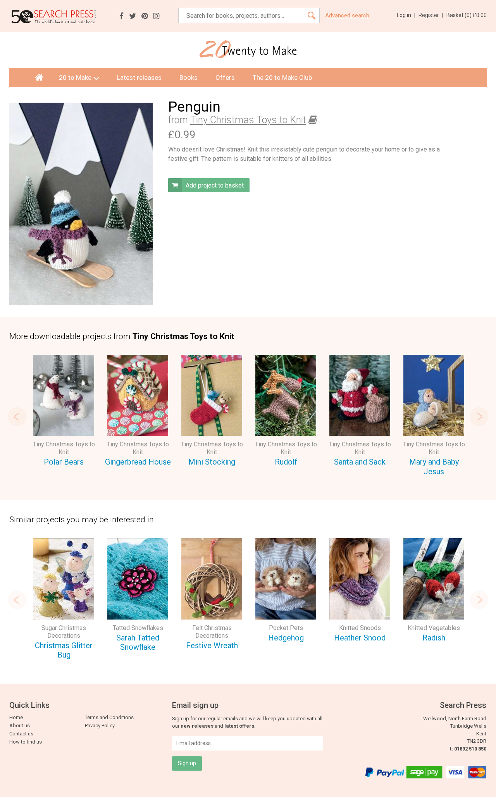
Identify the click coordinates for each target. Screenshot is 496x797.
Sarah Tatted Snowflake (137, 642)
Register (430, 15)
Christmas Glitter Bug (64, 650)
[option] (64, 411)
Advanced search (347, 16)
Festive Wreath (212, 645)
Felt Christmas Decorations (212, 631)
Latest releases (139, 77)
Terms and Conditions (109, 717)
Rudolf (286, 461)
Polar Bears (64, 461)
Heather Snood (360, 637)
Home (16, 717)
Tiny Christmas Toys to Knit (248, 120)
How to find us (25, 742)
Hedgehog (286, 637)
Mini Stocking (211, 461)
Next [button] (479, 416)
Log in (406, 15)
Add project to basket (214, 185)
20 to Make (75, 77)
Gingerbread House (138, 461)
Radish (433, 637)
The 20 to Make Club (282, 77)
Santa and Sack (360, 461)
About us (19, 725)
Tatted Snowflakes (138, 628)
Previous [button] (17, 416)
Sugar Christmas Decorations (63, 631)
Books (188, 77)
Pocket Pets (286, 628)
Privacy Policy (100, 725)
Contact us (21, 734)
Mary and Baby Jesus (434, 466)
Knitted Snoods (360, 628)
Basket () (466, 15)
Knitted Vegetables (434, 628)
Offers (225, 77)
